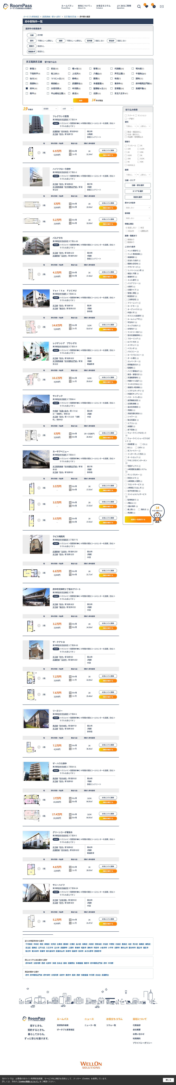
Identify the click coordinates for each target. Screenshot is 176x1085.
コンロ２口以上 (134, 384)
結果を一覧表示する (138, 519)
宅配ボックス (133, 466)
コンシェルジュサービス (136, 495)
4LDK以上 (131, 165)
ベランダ (132, 348)
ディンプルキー (134, 474)
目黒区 (84, 944)
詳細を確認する (108, 155)
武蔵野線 (56, 131)
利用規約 (137, 1038)
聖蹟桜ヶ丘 (100, 88)
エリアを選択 (138, 191)
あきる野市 (89, 951)
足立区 (28, 947)
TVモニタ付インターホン (136, 461)
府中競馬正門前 (144, 83)
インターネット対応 (136, 454)
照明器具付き (133, 364)
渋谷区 (105, 944)
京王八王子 (121, 93)
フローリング (133, 338)
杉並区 (118, 944)
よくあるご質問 (124, 6)
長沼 (75, 93)
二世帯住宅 (133, 299)
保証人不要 (133, 273)
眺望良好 (132, 296)
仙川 (33, 78)
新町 (65, 399)
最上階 (131, 509)
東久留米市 (50, 951)
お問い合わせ (138, 1034)
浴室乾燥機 (133, 403)
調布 (139, 78)
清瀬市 (42, 951)
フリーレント (133, 303)
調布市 (90, 947)
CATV (141, 447)
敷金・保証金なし (134, 132)
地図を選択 (137, 197)
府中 (33, 88)
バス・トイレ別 (134, 397)
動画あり (130, 242)
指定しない (132, 227)
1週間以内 (144, 231)
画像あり (130, 239)
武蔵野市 (64, 947)
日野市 (117, 947)
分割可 (131, 286)
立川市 (56, 947)
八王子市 (49, 947)
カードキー (133, 306)
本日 (142, 227)
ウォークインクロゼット (136, 434)
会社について (84, 6)
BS (129, 447)
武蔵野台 (77, 83)
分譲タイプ (133, 289)
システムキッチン (135, 390)
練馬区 (148, 944)
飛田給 (55, 83)
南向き (145, 509)
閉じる (168, 1080)
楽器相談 (132, 257)
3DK (129, 158)
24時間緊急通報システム (136, 470)
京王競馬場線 (58, 187)
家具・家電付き (134, 374)
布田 (118, 78)
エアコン (132, 423)
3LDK (142, 158)
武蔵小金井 (64, 411)
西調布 (34, 83)
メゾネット (133, 345)
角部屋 (131, 512)
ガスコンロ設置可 (135, 316)
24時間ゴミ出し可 (135, 488)
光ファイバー (133, 450)
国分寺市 (132, 947)
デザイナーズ (133, 267)
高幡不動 (141, 88)
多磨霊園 (98, 83)
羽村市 (80, 951)
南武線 (55, 725)
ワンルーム (131, 145)
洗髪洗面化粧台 (134, 413)
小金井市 (103, 947)
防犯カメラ (133, 478)
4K (128, 162)
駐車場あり (133, 500)
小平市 (110, 947)
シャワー (132, 416)
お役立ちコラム (103, 6)
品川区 (78, 944)
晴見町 (65, 539)
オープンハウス (134, 309)
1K (141, 145)
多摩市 (68, 951)
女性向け (132, 329)
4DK (141, 162)
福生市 (145, 947)
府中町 (65, 172)
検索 (80, 100)
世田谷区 (98, 944)
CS (145, 444)
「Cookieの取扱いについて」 (28, 1082)
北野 (97, 93)
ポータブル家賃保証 (65, 1029)
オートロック (133, 457)
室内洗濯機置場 (134, 335)
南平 (33, 93)
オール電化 (133, 358)
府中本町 (64, 131)
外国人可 (132, 312)
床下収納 (132, 429)
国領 (96, 78)
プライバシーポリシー (142, 1042)
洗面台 (131, 410)
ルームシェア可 (134, 319)
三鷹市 (71, 947)
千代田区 (28, 944)
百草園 (119, 88)
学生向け (132, 322)
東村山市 (124, 947)
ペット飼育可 (133, 250)
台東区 (59, 944)
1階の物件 (132, 506)
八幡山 (97, 73)
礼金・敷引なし (133, 134)
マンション (142, 115)
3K (141, 155)
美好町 (65, 888)
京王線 (55, 134)
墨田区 (65, 944)
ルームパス (66, 6)
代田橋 (119, 68)
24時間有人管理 (134, 481)
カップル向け (133, 325)
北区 (130, 944)
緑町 (65, 293)
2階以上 (131, 503)
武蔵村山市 (60, 951)
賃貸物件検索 (62, 1025)
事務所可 (132, 277)
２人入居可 (133, 280)
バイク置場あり (134, 371)
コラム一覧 (111, 1025)
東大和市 (35, 951)
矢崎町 (65, 714)
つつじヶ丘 (57, 78)
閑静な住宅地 (133, 263)
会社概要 (137, 1029)
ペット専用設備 (134, 254)
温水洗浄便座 (133, 407)
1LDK (142, 149)
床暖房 (131, 426)
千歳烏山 (141, 73)
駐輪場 (131, 368)
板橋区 (141, 944)
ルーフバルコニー (135, 355)
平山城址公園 (58, 93)
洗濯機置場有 (133, 377)
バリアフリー (133, 283)
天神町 (65, 592)
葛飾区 (34, 947)
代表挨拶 (137, 1025)
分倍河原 (56, 88)
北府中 (64, 255)
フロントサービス (135, 484)
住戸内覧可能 (133, 491)
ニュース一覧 (90, 1025)
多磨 (54, 963)
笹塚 (97, 68)
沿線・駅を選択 (138, 185)
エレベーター (133, 361)
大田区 (91, 944)
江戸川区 (41, 947)
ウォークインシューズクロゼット (137, 439)
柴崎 (75, 78)
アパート (130, 115)
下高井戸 (35, 73)
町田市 (96, 947)
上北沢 (76, 73)
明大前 (140, 68)
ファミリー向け (134, 332)
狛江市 (28, 951)
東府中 (119, 83)
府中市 (60, 119)
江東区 (72, 944)
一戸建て (130, 118)
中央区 (36, 944)
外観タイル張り (134, 381)
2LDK (129, 155)
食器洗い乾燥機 (134, 387)
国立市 (139, 947)
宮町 (65, 454)
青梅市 (77, 947)
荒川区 (135, 944)
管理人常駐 (133, 293)
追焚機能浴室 (133, 400)
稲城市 (74, 951)
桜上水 (55, 73)
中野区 (111, 944)
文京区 (53, 944)
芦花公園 (120, 73)
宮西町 (65, 119)
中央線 (55, 411)
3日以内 (131, 231)
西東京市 (97, 951)
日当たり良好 (133, 260)
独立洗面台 (133, 420)
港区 (41, 944)
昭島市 (83, 947)
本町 (65, 766)
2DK (141, 152)
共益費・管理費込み (135, 137)
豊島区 (124, 944)
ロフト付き (133, 342)
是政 (65, 963)
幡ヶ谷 (77, 68)
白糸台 (59, 963)
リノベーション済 (135, 270)
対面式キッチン (134, 394)
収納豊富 (132, 444)
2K (128, 152)
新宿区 (47, 944)
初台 (54, 68)
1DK (129, 149)
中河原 (76, 88)
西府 (43, 963)
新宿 (33, 68)
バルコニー (133, 351)
